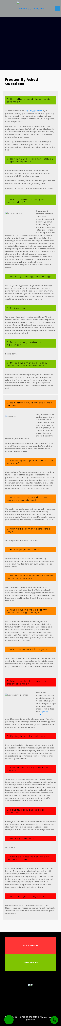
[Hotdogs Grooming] (30, 8)
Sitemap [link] (31, 1019)
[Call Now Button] (54, 1020)
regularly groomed (33, 110)
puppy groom (42, 713)
